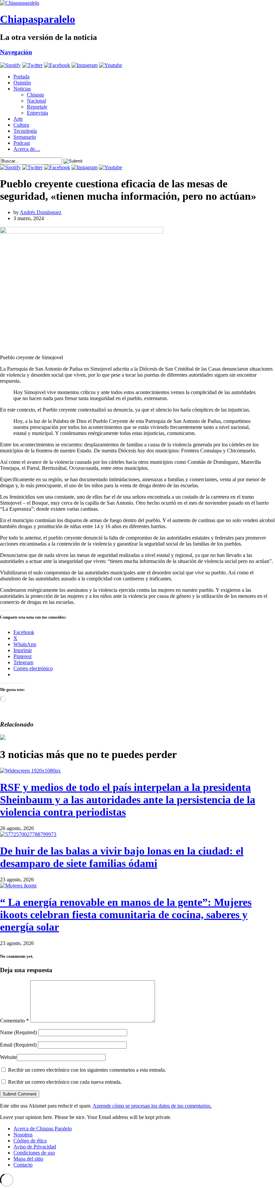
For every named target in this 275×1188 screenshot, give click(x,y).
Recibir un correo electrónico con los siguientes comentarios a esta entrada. (87, 1070)
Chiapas (35, 95)
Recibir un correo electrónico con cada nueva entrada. (65, 1082)
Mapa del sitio (28, 1159)
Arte (18, 119)
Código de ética (30, 1140)
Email (18, 1045)
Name (18, 1032)
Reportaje (37, 107)
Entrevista (37, 113)
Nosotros (23, 1134)
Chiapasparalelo (37, 19)
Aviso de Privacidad (34, 1146)
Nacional (36, 101)
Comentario (14, 1020)
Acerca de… (26, 149)
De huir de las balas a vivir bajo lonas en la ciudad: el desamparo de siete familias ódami (121, 857)
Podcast (21, 143)
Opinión (22, 82)
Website (8, 1057)
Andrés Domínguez (40, 212)
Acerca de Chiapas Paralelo (42, 1128)
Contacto (23, 1165)
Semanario (24, 137)
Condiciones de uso (34, 1152)
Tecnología (25, 131)
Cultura (21, 125)
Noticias (22, 88)
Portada (21, 76)
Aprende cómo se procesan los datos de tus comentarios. (152, 1106)
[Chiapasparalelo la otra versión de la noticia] (137, 3)
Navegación (16, 52)
